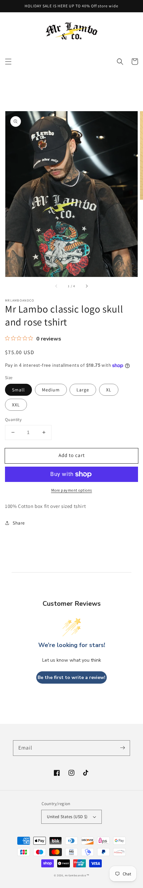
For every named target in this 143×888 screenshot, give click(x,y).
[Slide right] (86, 286)
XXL (16, 405)
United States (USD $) (67, 816)
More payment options (71, 490)
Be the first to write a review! (71, 677)
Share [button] (19, 523)
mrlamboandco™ (77, 875)
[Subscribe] (122, 748)
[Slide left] (56, 286)
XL (108, 390)
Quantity (13, 419)
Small (18, 390)
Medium (51, 390)
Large (82, 390)
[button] (8, 61)
